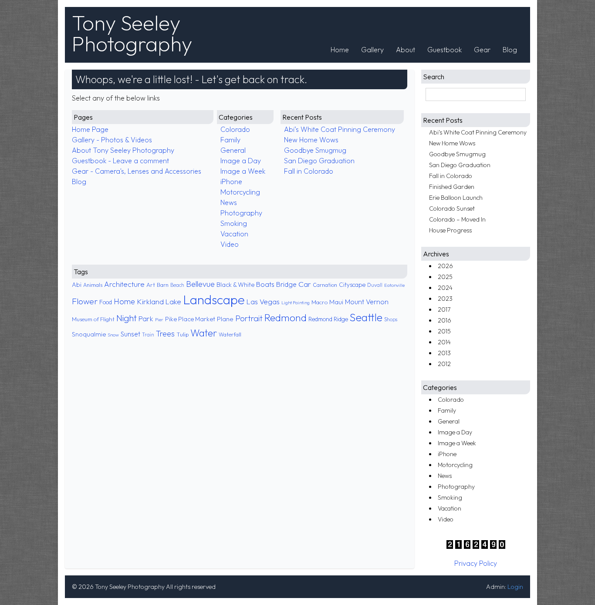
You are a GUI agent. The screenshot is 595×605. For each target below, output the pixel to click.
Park (146, 318)
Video (229, 244)
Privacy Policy (475, 563)
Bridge (286, 284)
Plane (225, 319)
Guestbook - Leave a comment (120, 160)
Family (230, 139)
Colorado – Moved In (457, 219)
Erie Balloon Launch (456, 198)
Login (515, 587)
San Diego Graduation (319, 160)
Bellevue (200, 284)
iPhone (231, 181)
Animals (92, 285)
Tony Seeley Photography (132, 33)
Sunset (130, 333)
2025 (445, 277)
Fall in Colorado (308, 171)
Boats (265, 284)
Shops (390, 319)
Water (203, 333)
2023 (445, 298)
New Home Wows (311, 139)
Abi (76, 285)
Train (148, 335)
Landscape (214, 300)
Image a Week (242, 171)
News (228, 202)
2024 (445, 288)
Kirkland (150, 301)
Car (304, 284)
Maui (336, 302)
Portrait (249, 318)
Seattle (366, 317)
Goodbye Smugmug (315, 150)
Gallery (372, 49)
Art (150, 284)
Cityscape (352, 285)
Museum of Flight (93, 319)
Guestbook (444, 49)
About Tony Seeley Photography (123, 150)
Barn (163, 284)
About (405, 49)
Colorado (235, 129)
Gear (482, 49)
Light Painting (295, 302)
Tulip (182, 334)
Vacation (234, 233)
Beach (177, 285)
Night (126, 317)
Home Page (90, 129)
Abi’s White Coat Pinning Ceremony (339, 129)
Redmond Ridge (328, 319)
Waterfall (230, 334)
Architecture (124, 284)
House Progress (450, 230)
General (233, 150)
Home (340, 49)
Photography (241, 212)
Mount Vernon (367, 301)
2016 (444, 320)
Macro (319, 302)
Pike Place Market (190, 319)
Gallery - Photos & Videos (112, 139)
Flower (85, 301)
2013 (444, 353)
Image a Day (240, 160)
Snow (113, 335)
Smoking (233, 223)
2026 (445, 266)
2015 (444, 331)
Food (105, 302)
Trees (165, 334)
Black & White (235, 285)
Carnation (325, 285)
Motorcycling (240, 192)
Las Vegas (263, 301)
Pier (159, 319)
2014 (444, 342)
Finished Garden (451, 187)
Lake (173, 301)
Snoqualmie (89, 334)
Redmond (285, 317)
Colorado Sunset (452, 208)
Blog (510, 49)
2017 (444, 309)
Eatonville (394, 285)
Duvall (374, 285)
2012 (444, 364)
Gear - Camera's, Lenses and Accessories (136, 171)
